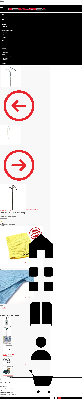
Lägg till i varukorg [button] (9, 345)
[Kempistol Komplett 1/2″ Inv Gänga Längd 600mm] (8, 350)
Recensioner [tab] (4, 308)
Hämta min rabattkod (3, 386)
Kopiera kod (2, 396)
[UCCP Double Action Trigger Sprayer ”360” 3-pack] (8, 321)
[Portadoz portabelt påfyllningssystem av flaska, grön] (8, 336)
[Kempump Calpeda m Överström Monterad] (8, 371)
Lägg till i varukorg (3, 218)
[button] (0, 76)
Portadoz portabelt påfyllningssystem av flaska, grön (8, 344)
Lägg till (1, 305)
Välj (0, 269)
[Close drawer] (0, 2)
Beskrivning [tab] (3, 307)
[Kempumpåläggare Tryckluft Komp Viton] (8, 360)
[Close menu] (0, 0)
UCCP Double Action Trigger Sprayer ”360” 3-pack (7, 325)
